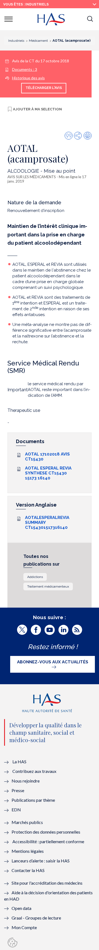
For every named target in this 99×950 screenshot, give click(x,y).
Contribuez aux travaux (34, 771)
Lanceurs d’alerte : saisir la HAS (41, 860)
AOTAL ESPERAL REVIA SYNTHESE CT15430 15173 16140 (48, 473)
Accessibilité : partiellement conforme (48, 841)
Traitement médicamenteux (48, 586)
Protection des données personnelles (46, 831)
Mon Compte (24, 927)
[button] (90, 19)
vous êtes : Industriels (26, 4)
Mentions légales (28, 851)
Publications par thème (33, 800)
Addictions (35, 577)
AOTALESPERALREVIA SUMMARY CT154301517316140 (47, 522)
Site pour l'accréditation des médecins (47, 882)
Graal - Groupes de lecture (36, 917)
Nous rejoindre (26, 780)
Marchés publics (28, 822)
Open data (21, 908)
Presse (18, 790)
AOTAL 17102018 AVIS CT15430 (47, 457)
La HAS (19, 761)
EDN (16, 809)
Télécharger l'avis (44, 88)
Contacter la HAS (28, 870)
